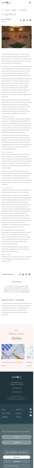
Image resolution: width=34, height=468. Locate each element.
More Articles (17, 338)
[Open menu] (30, 2)
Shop (3, 409)
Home (2, 10)
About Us (19, 409)
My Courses (6, 413)
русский (16, 442)
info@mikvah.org (17, 392)
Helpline (5, 417)
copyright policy (25, 292)
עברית (16, 437)
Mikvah (14, 10)
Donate (18, 417)
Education (17, 461)
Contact (19, 413)
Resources (16, 457)
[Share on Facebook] (30, 20)
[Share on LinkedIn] (24, 20)
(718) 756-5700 (16, 388)
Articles (7, 10)
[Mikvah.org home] (6, 2)
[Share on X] (27, 20)
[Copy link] (21, 20)
